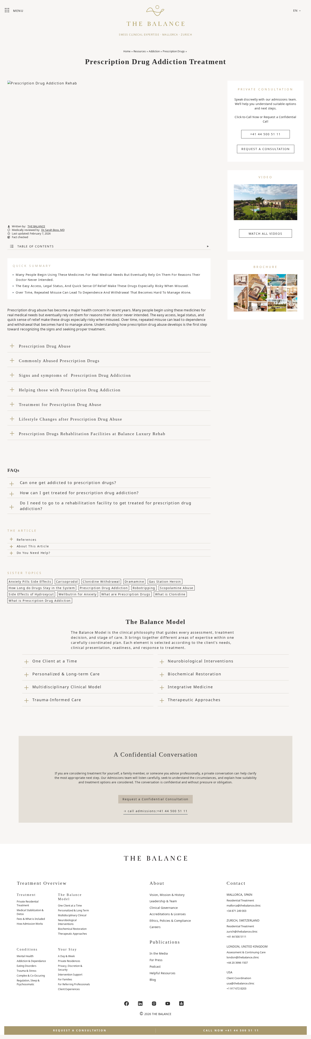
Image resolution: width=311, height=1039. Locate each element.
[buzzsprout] (181, 1003)
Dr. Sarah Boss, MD (53, 230)
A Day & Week (66, 956)
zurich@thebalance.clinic (242, 931)
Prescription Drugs (174, 51)
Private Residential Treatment (28, 903)
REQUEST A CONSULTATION (265, 149)
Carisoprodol (67, 582)
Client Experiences (69, 989)
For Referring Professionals (74, 984)
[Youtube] (167, 1003)
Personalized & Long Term (73, 910)
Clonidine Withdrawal (101, 582)
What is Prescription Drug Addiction (40, 601)
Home (127, 51)
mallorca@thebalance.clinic (244, 905)
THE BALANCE (36, 226)
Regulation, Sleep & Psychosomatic (28, 982)
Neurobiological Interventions (67, 922)
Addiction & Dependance (31, 961)
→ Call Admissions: (155, 811)
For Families (65, 979)
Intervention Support (70, 974)
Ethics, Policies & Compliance (170, 921)
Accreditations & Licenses (168, 914)
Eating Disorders (26, 966)
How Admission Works (30, 924)
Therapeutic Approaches (72, 934)
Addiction (154, 51)
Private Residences (69, 961)
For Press (156, 960)
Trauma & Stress (26, 971)
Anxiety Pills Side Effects (30, 582)
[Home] (155, 14)
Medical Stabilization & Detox (30, 912)
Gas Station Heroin (165, 582)
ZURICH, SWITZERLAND (243, 920)
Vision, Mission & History (167, 895)
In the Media (159, 953)
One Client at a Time (70, 905)
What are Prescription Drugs (125, 594)
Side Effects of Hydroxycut (31, 594)
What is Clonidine (170, 594)
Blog (153, 980)
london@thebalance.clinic (243, 957)
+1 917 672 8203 (236, 988)
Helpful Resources (162, 973)
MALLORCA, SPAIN (239, 895)
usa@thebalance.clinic (240, 983)
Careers (155, 927)
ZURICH (186, 34)
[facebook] (126, 1003)
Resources (139, 51)
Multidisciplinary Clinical (72, 915)
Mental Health (25, 956)
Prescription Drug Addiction (104, 588)
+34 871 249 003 (236, 911)
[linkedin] (140, 1003)
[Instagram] (154, 1003)
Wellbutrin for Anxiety (78, 594)
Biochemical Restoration (72, 929)
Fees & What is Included (31, 919)
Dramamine (134, 582)
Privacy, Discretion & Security (70, 967)
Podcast (155, 966)
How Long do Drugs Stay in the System (42, 588)
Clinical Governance (164, 908)
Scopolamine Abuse (176, 588)
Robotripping (144, 588)
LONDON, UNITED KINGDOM (247, 946)
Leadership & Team (163, 901)
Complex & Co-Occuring (31, 975)
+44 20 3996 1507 (237, 962)
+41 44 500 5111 (236, 936)
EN (295, 10)
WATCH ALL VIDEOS (265, 234)
